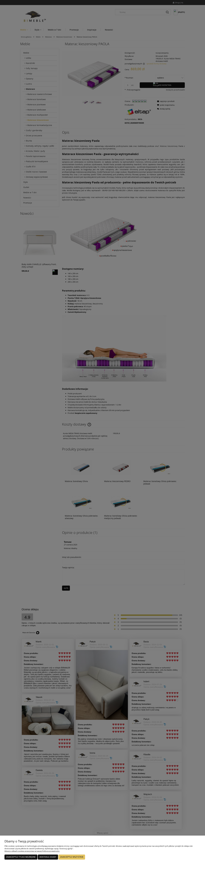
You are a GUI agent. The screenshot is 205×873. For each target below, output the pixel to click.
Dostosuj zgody (47, 857)
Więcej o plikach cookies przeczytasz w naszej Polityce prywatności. (32, 851)
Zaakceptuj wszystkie (71, 857)
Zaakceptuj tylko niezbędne (21, 857)
